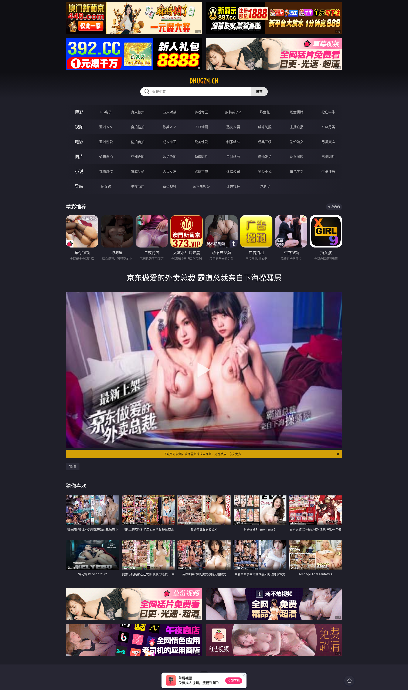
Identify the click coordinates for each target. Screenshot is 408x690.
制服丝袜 (233, 141)
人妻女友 (169, 171)
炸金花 (265, 112)
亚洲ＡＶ (106, 127)
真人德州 (137, 112)
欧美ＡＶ (169, 127)
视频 (79, 127)
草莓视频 (169, 186)
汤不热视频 (201, 186)
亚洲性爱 (106, 141)
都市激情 (106, 171)
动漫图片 (201, 156)
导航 (79, 186)
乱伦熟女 (296, 141)
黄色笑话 (296, 171)
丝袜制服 (265, 127)
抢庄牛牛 (328, 112)
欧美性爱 (201, 141)
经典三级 (265, 141)
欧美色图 (169, 156)
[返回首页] (349, 681)
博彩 (79, 112)
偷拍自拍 (137, 141)
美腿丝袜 (233, 156)
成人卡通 (169, 141)
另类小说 (265, 171)
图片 (79, 156)
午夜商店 (137, 186)
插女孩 (106, 186)
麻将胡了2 (233, 112)
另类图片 (328, 156)
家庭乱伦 (137, 171)
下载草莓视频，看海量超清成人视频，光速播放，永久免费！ (204, 454)
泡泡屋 (265, 186)
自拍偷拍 (137, 127)
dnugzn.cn (204, 81)
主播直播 (296, 127)
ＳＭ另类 (328, 127)
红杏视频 (233, 186)
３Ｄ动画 (201, 127)
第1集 (72, 467)
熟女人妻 (233, 127)
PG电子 (106, 112)
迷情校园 (233, 171)
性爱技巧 (328, 171)
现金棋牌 (296, 112)
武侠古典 (201, 171)
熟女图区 (296, 156)
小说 (79, 171)
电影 (79, 142)
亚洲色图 (137, 156)
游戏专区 (201, 112)
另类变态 (328, 141)
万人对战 (169, 112)
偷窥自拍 (106, 156)
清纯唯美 (265, 156)
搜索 (259, 91)
